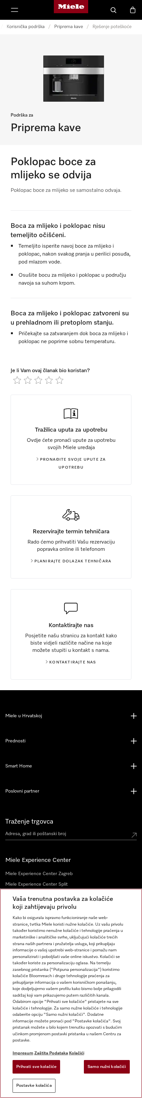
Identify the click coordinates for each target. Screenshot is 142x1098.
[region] (71, 993)
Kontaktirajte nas (72, 662)
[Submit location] (134, 835)
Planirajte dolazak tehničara (73, 561)
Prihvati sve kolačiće (36, 1067)
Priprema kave (68, 26)
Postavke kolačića (34, 1085)
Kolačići (76, 1053)
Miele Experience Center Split (36, 884)
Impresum (23, 1053)
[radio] (17, 380)
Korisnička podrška (26, 26)
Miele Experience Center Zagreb (39, 873)
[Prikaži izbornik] (14, 10)
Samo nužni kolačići (107, 1067)
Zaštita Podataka (51, 1053)
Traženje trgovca (29, 821)
